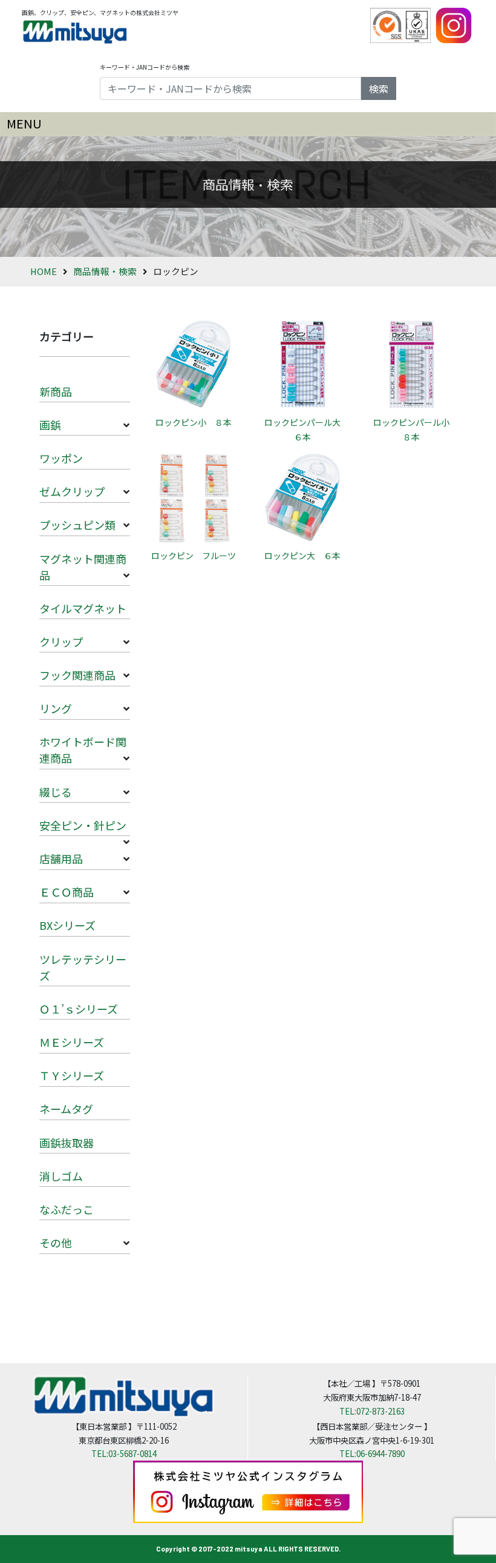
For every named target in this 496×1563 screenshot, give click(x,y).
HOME (43, 271)
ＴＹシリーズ (71, 1075)
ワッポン (61, 458)
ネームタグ (66, 1109)
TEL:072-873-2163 (372, 1411)
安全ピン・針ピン (82, 825)
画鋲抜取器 (66, 1142)
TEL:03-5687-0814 (124, 1453)
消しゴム (61, 1176)
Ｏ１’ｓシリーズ (78, 1009)
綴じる (55, 792)
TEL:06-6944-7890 (372, 1453)
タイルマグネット (82, 608)
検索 (378, 88)
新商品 (55, 391)
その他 (55, 1242)
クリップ (61, 641)
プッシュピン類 (77, 525)
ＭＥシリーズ (71, 1042)
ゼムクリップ (72, 491)
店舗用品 (61, 858)
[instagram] (453, 24)
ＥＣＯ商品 (66, 892)
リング (55, 708)
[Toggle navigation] (248, 124)
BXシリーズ (67, 925)
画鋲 (50, 425)
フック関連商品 (77, 675)
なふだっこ (66, 1209)
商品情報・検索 (105, 271)
